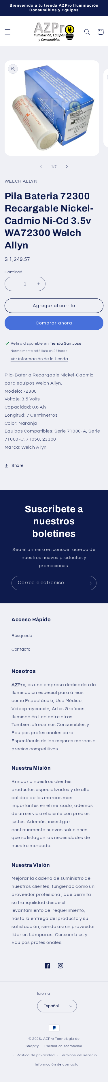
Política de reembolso (63, 1046)
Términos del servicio (78, 1055)
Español (51, 1006)
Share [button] (18, 465)
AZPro (48, 1038)
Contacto (21, 649)
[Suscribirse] (89, 583)
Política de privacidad (35, 1055)
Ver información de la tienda (39, 359)
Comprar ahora (54, 323)
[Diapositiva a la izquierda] (41, 166)
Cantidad (13, 272)
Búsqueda (22, 636)
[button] (7, 31)
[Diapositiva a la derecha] (67, 166)
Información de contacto (57, 1064)
